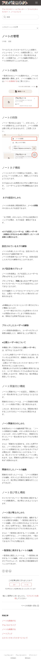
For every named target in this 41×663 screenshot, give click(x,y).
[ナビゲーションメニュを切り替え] (36, 2)
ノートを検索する (9, 629)
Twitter (6, 571)
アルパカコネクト (21, 655)
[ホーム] (15, 3)
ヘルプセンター (8, 655)
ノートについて (16, 12)
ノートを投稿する (10, 81)
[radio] (14, 584)
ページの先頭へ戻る (29, 606)
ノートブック (7, 634)
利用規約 (13, 658)
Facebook (3, 571)
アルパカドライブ (9, 625)
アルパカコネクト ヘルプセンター (13, 9)
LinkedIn (10, 571)
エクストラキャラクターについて (15, 638)
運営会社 (27, 658)
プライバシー (33, 655)
